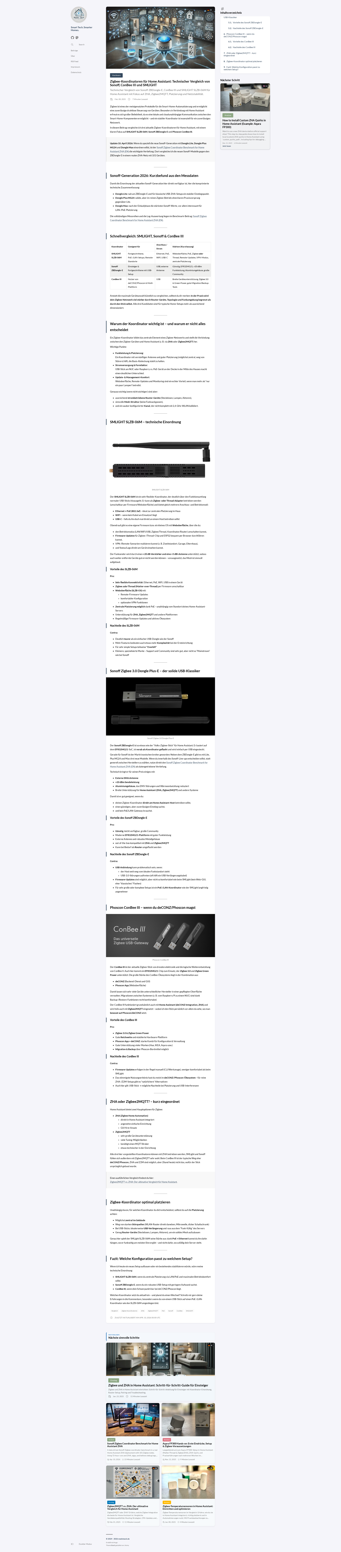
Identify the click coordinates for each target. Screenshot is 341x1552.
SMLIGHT (189, 1311)
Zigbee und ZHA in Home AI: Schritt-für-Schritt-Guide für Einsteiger (158, 1385)
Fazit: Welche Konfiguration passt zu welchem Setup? (242, 68)
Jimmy (126, 1545)
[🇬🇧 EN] (132, 1435)
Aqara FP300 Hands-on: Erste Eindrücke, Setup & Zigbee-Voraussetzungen (187, 1445)
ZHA (142, 1311)
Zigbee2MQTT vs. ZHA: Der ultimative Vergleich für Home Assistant (143, 1182)
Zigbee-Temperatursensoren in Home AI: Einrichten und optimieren (188, 1507)
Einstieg (113, 1380)
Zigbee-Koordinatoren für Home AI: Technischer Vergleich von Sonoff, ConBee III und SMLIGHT (160, 83)
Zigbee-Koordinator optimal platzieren (244, 61)
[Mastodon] (77, 38)
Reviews (167, 1440)
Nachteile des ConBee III (244, 47)
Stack (113, 1545)
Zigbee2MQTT (153, 1311)
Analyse (228, 115)
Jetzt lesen (226, 146)
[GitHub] (72, 38)
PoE (163, 1311)
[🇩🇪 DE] (160, 1375)
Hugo (116, 1542)
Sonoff (170, 1311)
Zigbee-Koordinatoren (129, 1311)
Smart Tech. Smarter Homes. (81, 29)
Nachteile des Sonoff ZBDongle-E (248, 28)
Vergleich (114, 1311)
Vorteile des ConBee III (243, 41)
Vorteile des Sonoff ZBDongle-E (247, 22)
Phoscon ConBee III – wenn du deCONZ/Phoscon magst (239, 35)
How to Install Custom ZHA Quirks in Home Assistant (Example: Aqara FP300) (244, 124)
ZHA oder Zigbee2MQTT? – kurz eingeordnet (240, 54)
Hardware (116, 75)
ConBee (179, 1311)
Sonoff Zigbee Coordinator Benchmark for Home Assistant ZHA (132, 1445)
